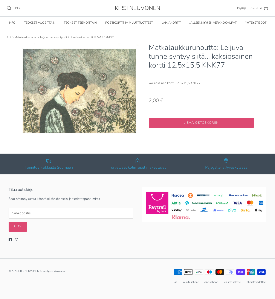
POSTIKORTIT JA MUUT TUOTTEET (129, 23)
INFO (12, 23)
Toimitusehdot (190, 282)
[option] (80, 90)
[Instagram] (16, 239)
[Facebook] (10, 239)
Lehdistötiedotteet (256, 282)
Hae (175, 282)
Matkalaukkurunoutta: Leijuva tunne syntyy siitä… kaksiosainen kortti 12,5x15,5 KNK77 (64, 37)
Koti (8, 37)
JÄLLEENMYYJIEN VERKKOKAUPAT (213, 23)
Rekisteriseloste (232, 282)
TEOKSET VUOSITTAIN (39, 23)
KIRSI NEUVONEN (28, 271)
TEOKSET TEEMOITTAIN (80, 23)
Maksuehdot (210, 282)
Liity (17, 226)
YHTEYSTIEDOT (255, 23)
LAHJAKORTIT (171, 23)
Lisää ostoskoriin (201, 122)
